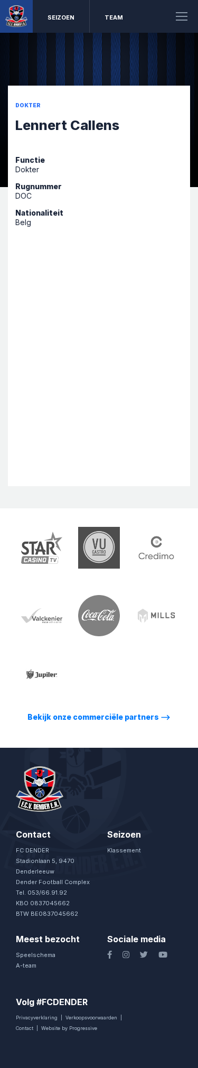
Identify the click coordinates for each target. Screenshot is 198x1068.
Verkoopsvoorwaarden (91, 1017)
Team (114, 17)
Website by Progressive (69, 1028)
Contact (24, 1028)
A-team (26, 965)
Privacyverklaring (37, 1017)
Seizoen (61, 17)
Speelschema (35, 955)
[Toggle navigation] (181, 16)
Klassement (124, 850)
